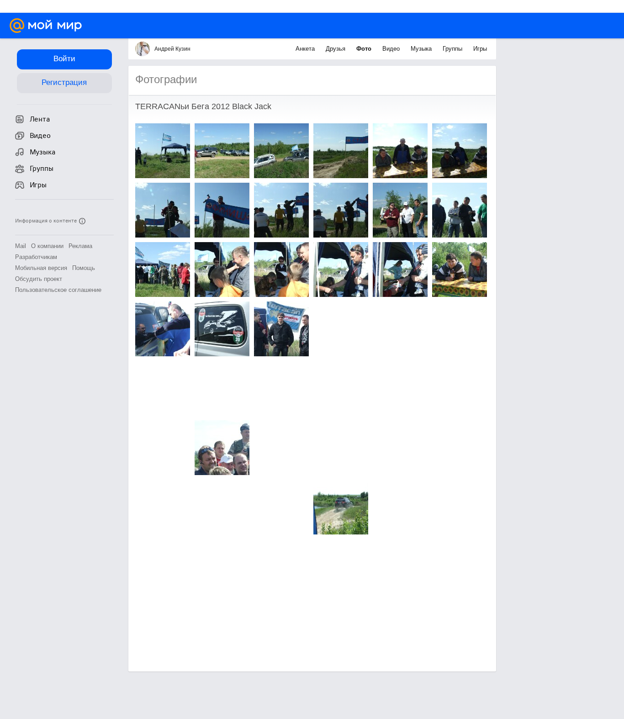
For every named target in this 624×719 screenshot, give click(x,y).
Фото (364, 48)
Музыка (422, 48)
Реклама (80, 246)
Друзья (336, 48)
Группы (453, 48)
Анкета (306, 48)
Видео (392, 48)
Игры (480, 48)
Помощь (83, 267)
